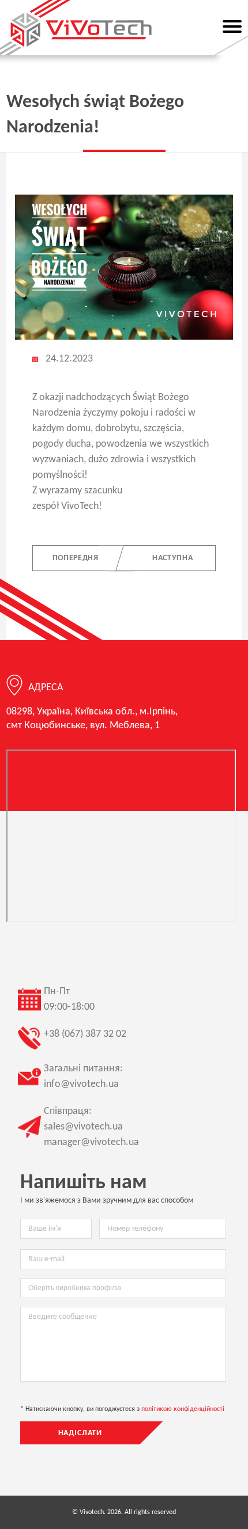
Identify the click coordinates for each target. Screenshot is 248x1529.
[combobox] (123, 1288)
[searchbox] (123, 1288)
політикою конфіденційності (182, 1409)
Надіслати (80, 1433)
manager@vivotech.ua (91, 1142)
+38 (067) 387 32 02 (85, 1034)
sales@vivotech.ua (83, 1126)
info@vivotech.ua (81, 1084)
